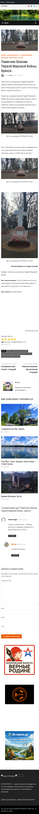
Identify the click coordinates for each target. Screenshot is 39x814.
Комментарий (6, 581)
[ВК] (31, 6)
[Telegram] (34, 6)
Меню (6, 23)
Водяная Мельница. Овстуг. (11, 496)
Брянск (3, 55)
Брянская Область (13, 55)
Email (3, 617)
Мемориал (4, 58)
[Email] (37, 6)
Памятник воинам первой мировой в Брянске (16, 354)
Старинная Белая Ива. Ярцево (12, 429)
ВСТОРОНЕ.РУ (22, 809)
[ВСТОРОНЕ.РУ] (19, 15)
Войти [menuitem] (2, 2)
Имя (3, 608)
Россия (20, 58)
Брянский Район (26, 55)
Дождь (11, 75)
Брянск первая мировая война (17, 351)
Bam (11, 811)
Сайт (3, 626)
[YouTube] (29, 6)
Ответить (12, 536)
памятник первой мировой (11, 356)
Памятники (13, 58)
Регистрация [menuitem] (10, 2)
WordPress (4, 811)
